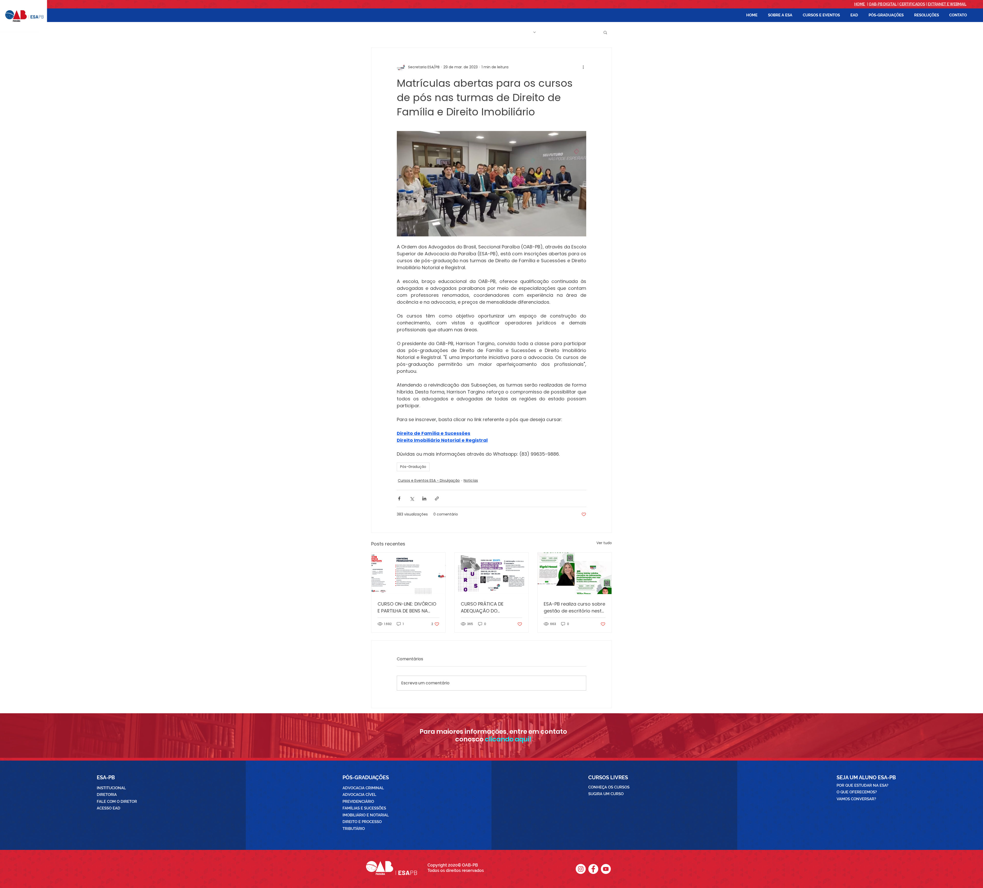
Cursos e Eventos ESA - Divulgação (429, 480)
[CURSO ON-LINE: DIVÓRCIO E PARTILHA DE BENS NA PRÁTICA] (408, 573)
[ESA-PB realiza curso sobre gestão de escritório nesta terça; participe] (575, 573)
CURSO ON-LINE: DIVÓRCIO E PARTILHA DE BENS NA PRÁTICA (407, 607)
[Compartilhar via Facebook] (399, 498)
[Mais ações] (583, 67)
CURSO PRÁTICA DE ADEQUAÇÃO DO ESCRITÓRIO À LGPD (482, 607)
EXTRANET (937, 4)
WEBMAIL (958, 4)
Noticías (471, 480)
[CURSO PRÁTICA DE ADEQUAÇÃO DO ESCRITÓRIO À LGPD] (492, 573)
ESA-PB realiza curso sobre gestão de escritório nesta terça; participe (574, 607)
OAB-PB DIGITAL (883, 4)
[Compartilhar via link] (436, 498)
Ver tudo (604, 542)
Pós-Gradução (413, 466)
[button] (780, 15)
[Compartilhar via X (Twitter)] (411, 498)
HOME (860, 4)
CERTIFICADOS (912, 4)
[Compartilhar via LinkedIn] (424, 498)
